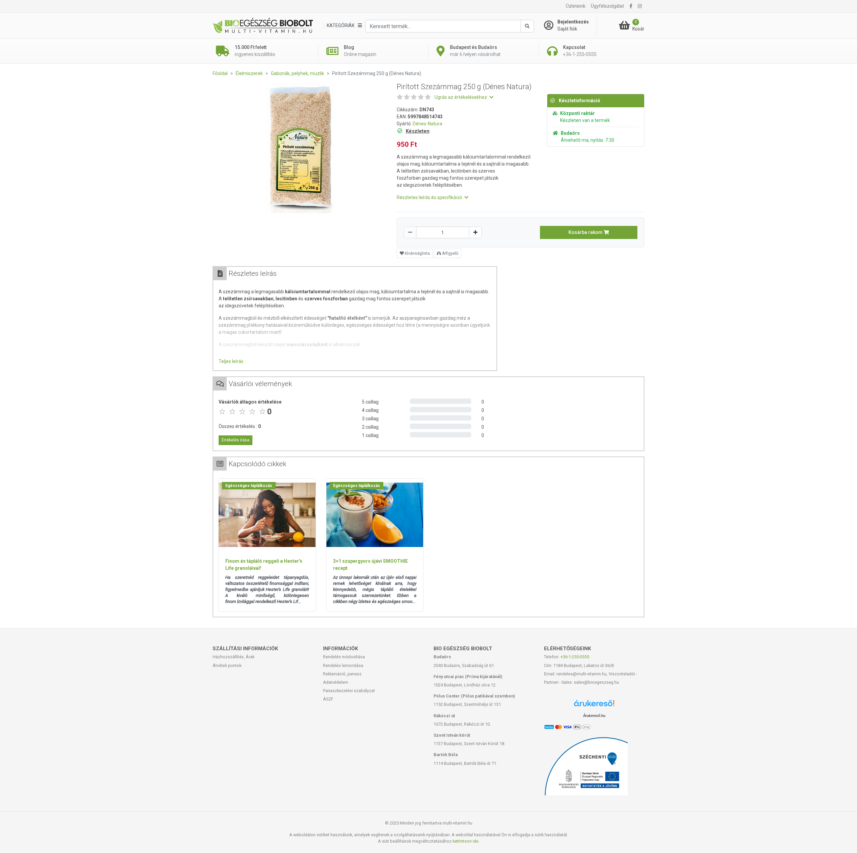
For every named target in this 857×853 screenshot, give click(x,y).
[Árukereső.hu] (594, 705)
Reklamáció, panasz (342, 673)
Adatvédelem (335, 682)
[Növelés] (475, 232)
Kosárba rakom (586, 232)
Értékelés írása (235, 440)
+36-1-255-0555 (574, 656)
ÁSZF (328, 699)
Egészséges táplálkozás (248, 485)
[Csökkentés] (410, 232)
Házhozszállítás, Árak (233, 656)
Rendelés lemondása (343, 665)
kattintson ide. (466, 841)
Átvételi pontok (227, 665)
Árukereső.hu (594, 716)
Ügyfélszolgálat (607, 6)
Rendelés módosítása (344, 656)
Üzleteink (576, 6)
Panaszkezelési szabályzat (349, 690)
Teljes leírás (231, 361)
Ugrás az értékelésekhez (461, 97)
